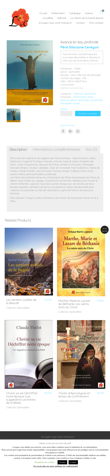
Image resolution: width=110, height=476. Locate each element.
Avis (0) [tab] (92, 149)
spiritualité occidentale (90, 100)
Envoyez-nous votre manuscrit (57, 436)
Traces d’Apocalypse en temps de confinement (74, 394)
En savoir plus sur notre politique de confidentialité (55, 466)
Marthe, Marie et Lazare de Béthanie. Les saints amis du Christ (74, 304)
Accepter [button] (62, 462)
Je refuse (73, 462)
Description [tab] (18, 149)
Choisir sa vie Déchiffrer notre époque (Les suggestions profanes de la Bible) (22, 397)
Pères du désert (68, 100)
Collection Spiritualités (84, 93)
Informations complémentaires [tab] (56, 149)
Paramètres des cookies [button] (44, 462)
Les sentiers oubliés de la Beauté (21, 301)
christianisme (80, 96)
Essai (90, 96)
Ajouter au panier (87, 113)
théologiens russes (70, 103)
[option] (30, 72)
